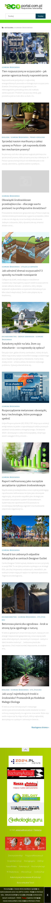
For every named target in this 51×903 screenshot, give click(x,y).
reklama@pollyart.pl (24, 830)
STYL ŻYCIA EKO (35, 690)
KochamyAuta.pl (38, 866)
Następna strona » (40, 727)
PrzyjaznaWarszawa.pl (34, 855)
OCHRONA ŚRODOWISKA (11, 67)
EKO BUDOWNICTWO (9, 336)
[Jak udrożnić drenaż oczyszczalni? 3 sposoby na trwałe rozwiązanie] (25, 247)
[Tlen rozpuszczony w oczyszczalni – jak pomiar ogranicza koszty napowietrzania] (25, 48)
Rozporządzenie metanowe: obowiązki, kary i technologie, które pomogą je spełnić (24, 414)
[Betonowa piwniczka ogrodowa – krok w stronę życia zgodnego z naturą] (25, 598)
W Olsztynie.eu (13, 871)
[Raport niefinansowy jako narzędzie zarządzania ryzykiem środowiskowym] (25, 458)
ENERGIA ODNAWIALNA (26, 336)
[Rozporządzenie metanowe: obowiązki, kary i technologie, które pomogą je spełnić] (25, 387)
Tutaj (24, 898)
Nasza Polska (11, 866)
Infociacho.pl (26, 871)
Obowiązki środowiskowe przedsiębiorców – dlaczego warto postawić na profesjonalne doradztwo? (24, 204)
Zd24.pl (40, 861)
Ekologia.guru (29, 861)
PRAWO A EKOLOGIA (37, 137)
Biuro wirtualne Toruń (25, 882)
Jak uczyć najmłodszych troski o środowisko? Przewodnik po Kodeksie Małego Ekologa (23, 698)
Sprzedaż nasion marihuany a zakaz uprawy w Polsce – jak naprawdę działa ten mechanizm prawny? (24, 145)
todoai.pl (37, 877)
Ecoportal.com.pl (14, 861)
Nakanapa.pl (24, 866)
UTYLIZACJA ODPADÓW (29, 267)
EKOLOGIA (5, 137)
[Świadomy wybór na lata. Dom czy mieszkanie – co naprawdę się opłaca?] (25, 317)
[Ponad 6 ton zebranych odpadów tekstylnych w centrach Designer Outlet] (25, 531)
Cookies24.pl (39, 871)
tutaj (2, 895)
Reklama (37, 830)
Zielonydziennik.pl (15, 855)
